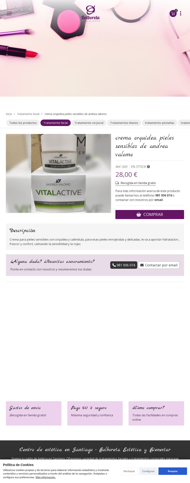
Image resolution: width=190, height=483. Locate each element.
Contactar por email (161, 265)
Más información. (46, 477)
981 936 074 (163, 195)
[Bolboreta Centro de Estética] (90, 14)
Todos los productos (23, 123)
